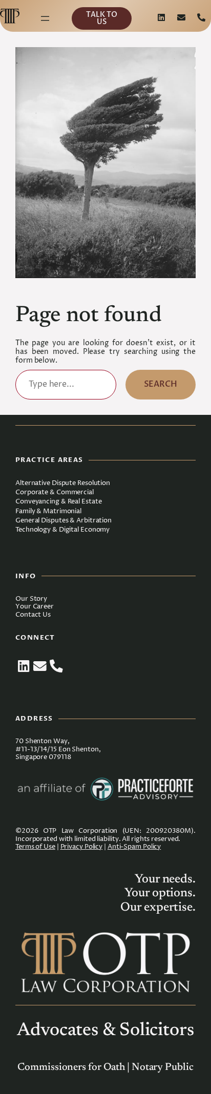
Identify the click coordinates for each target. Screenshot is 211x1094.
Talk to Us (101, 18)
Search (160, 384)
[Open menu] (45, 18)
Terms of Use (35, 847)
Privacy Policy (81, 847)
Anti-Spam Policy (134, 847)
